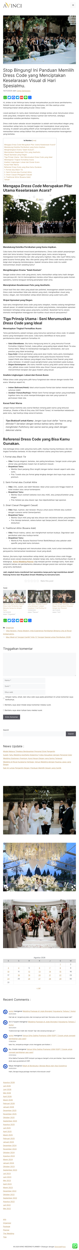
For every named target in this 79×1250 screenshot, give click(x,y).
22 (60, 975)
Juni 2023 (7, 1177)
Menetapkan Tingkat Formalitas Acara (19, 160)
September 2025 (10, 1121)
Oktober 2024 (9, 1153)
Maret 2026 (8, 1100)
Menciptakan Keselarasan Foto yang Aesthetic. (22, 152)
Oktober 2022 (9, 1195)
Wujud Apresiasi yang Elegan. (15, 155)
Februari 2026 (9, 1103)
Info (4, 1219)
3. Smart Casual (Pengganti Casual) (18, 175)
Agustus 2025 (9, 1124)
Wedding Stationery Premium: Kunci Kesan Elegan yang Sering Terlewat (32, 758)
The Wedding (8, 1233)
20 (39, 975)
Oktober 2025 (9, 1117)
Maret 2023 (8, 1188)
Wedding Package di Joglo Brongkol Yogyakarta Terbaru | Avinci (49, 1011)
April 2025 (7, 1131)
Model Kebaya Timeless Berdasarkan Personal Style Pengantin (29, 751)
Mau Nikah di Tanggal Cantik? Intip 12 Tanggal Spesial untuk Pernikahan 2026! (38, 637)
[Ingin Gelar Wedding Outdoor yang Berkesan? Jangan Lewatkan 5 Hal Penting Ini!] (39, 596)
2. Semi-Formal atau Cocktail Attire (18, 172)
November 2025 (9, 1114)
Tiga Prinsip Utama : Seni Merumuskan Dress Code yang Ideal (28, 157)
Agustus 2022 (9, 1202)
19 (29, 975)
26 (29, 979)
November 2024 (10, 1149)
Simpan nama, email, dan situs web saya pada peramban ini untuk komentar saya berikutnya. (39, 698)
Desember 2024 (9, 1145)
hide (34, 140)
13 (40, 972)
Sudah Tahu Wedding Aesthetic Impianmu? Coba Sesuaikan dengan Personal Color (37, 755)
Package (6, 1226)
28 (50, 979)
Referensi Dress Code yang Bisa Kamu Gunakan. (23, 167)
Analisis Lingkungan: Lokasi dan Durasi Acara (21, 162)
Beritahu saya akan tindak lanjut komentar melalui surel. (28, 705)
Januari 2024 (8, 1163)
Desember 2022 (9, 1191)
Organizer (10, 628)
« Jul (38, 988)
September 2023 (10, 1170)
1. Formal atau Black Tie (13, 170)
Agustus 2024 (9, 1156)
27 (39, 979)
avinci (11, 1011)
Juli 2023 (7, 1174)
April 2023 (7, 1184)
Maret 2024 (8, 1160)
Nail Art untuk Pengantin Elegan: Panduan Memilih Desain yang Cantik (32, 768)
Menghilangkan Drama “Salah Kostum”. (19, 150)
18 (19, 975)
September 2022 (10, 1198)
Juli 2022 (7, 1205)
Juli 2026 (7, 1086)
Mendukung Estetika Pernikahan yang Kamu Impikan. (24, 147)
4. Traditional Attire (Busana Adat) (17, 177)
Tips (5, 1237)
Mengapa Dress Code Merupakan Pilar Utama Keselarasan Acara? (29, 145)
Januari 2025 (8, 1142)
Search (6, 730)
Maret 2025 (8, 1135)
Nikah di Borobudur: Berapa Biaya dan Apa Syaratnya (44, 1066)
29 (60, 979)
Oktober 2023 (9, 1167)
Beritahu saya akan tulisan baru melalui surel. (23, 710)
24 (8, 979)
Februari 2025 (9, 1138)
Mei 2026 (7, 1093)
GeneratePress (60, 1247)
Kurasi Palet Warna (11, 165)
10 (8, 972)
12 (29, 972)
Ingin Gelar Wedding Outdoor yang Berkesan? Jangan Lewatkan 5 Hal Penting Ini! (37, 606)
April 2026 (7, 1096)
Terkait (7, 180)
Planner (6, 1230)
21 (50, 975)
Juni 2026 (7, 1089)
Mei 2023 (7, 1181)
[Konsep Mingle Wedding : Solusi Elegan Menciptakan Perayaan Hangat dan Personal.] (63, 596)
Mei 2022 (7, 1209)
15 (60, 972)
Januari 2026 (8, 1107)
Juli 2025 (7, 1128)
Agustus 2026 (9, 1082)
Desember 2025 (9, 1110)
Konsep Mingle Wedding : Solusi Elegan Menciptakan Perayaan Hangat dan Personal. (63, 606)
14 (50, 972)
